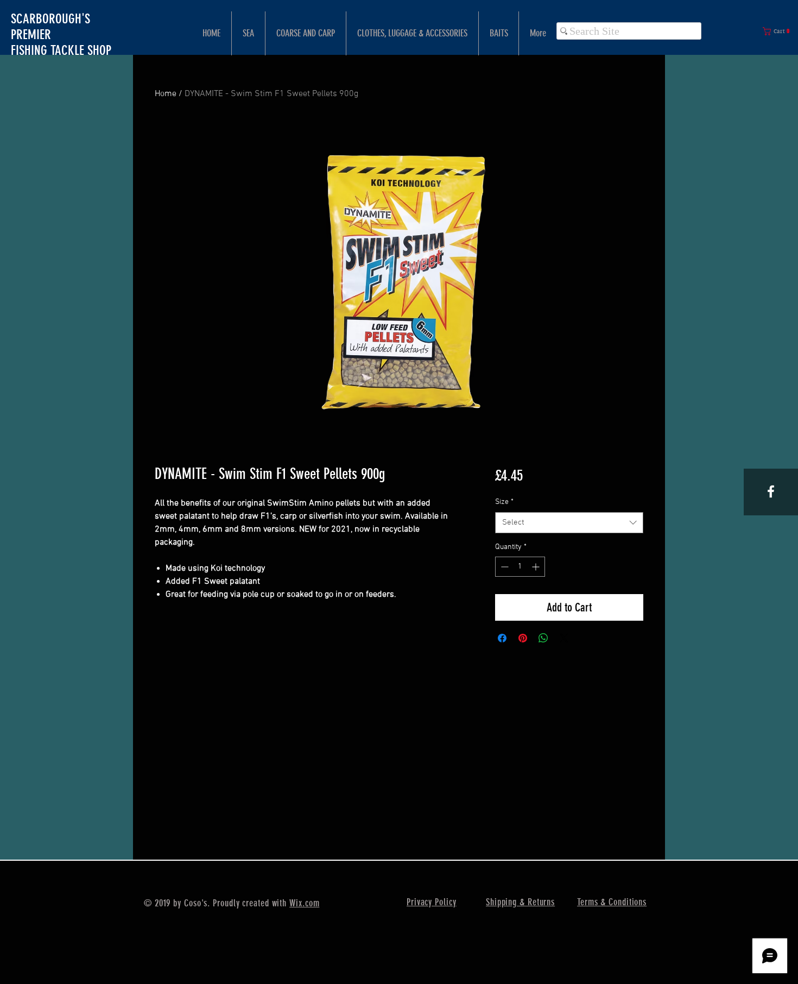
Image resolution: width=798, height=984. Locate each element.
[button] (778, 31)
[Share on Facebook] (502, 638)
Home (165, 94)
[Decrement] (503, 566)
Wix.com (304, 903)
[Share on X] (564, 638)
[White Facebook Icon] (771, 491)
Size (504, 502)
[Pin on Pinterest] (522, 638)
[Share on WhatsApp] (543, 638)
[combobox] (569, 522)
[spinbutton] (520, 566)
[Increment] (536, 566)
